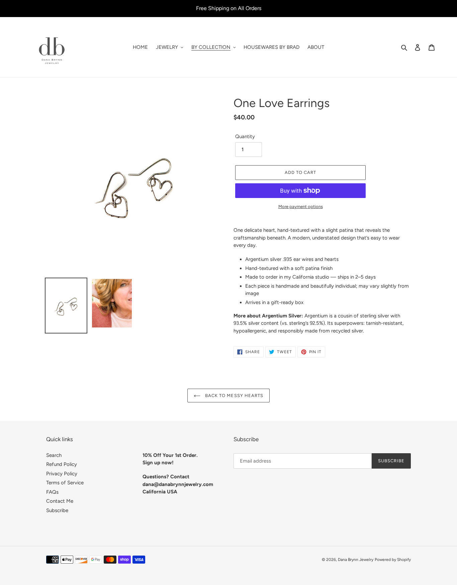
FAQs (52, 492)
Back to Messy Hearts (233, 395)
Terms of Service (65, 483)
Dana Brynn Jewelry (355, 559)
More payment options (300, 206)
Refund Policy (61, 464)
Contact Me (59, 501)
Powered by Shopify (393, 559)
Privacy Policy (61, 474)
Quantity (245, 136)
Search (54, 455)
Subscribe (57, 510)
